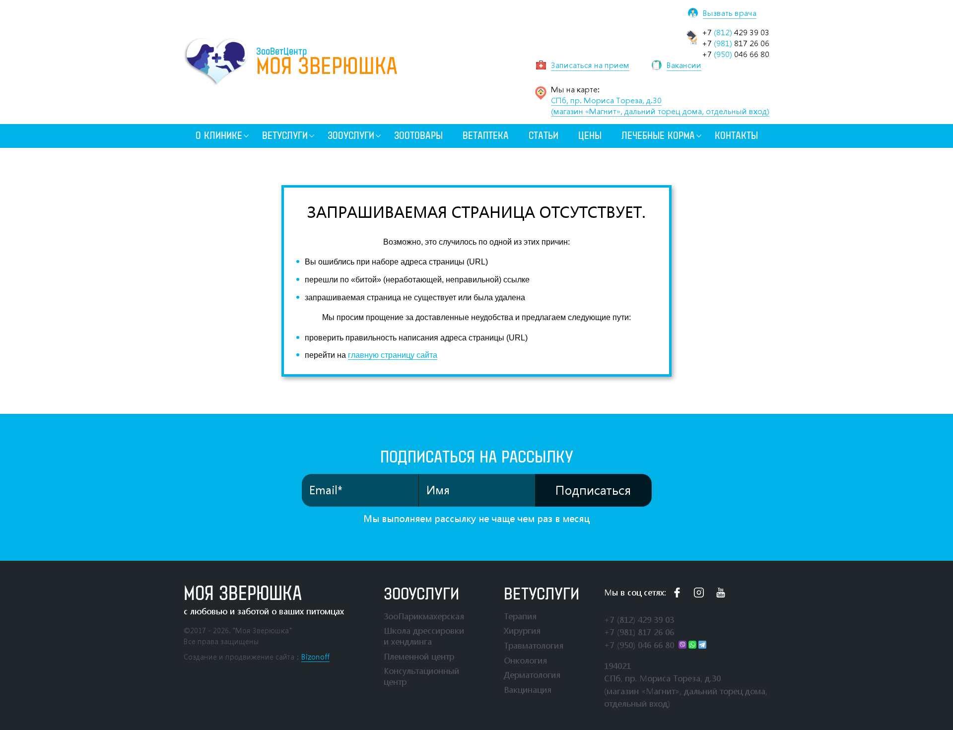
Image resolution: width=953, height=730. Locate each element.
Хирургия (522, 630)
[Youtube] (721, 592)
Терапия (520, 616)
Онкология (525, 660)
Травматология (533, 645)
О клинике (219, 135)
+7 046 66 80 (735, 54)
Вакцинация (527, 689)
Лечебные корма (658, 135)
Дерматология (532, 674)
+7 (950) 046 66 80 (639, 645)
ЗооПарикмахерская (424, 616)
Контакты (736, 135)
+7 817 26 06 (735, 43)
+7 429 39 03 (735, 32)
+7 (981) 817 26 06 (639, 632)
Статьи (543, 135)
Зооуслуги (351, 135)
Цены (590, 135)
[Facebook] (677, 592)
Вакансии (684, 65)
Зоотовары (418, 135)
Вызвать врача (729, 13)
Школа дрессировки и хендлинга (424, 636)
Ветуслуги (285, 135)
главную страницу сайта (392, 355)
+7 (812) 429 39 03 (639, 619)
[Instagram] (699, 592)
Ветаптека (486, 135)
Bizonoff (315, 657)
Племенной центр (419, 656)
